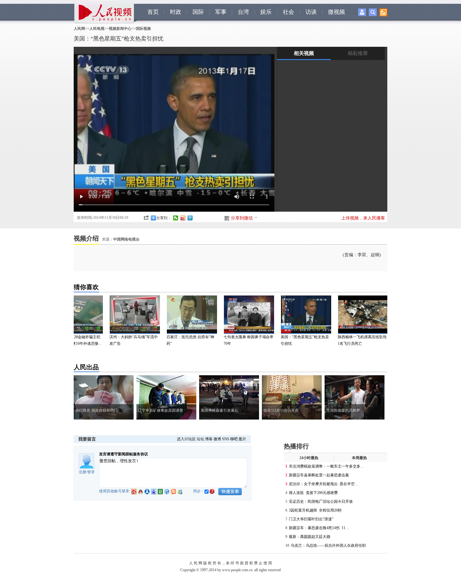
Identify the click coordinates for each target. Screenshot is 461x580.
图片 (242, 439)
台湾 (243, 12)
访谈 (311, 12)
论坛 (200, 439)
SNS (225, 439)
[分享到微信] (175, 217)
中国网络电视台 (126, 239)
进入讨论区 (186, 439)
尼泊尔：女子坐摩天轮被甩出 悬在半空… (323, 484)
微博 (217, 439)
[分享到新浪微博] (183, 217)
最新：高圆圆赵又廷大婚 (309, 536)
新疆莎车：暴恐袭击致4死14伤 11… (319, 528)
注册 (82, 472)
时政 (175, 12)
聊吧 (234, 439)
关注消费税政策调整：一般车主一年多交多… (326, 466)
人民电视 (96, 28)
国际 (198, 12)
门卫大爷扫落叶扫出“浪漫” (311, 519)
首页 (153, 12)
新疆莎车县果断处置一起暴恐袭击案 (319, 475)
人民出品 (86, 367)
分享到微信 (242, 218)
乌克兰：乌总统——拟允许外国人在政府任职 (328, 545)
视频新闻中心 (120, 28)
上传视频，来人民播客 (363, 218)
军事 (220, 12)
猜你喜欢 (86, 287)
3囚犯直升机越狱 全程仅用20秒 (315, 510)
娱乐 (266, 12)
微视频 (336, 12)
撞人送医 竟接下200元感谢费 (313, 493)
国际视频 (143, 28)
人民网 (79, 28)
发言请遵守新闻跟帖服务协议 (123, 454)
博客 (209, 439)
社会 (288, 12)
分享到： (163, 218)
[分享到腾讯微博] (190, 217)
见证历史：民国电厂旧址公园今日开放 (321, 501)
